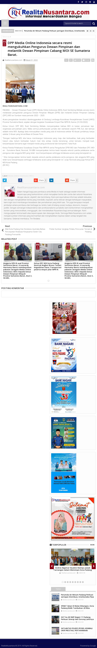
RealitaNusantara (8, 646)
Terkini (58, 589)
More (92, 545)
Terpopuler (59, 544)
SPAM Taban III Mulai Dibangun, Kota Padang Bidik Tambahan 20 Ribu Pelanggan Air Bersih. (77, 608)
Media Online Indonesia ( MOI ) (21, 176)
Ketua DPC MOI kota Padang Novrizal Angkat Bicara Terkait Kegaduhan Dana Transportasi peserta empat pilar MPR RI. (47, 266)
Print (78, 60)
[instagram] (86, 2)
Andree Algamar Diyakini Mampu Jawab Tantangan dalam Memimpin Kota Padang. (72, 569)
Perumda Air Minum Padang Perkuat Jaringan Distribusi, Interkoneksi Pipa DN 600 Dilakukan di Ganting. (77, 597)
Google (93, 646)
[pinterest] (90, 2)
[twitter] (82, 2)
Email (86, 60)
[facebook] (78, 2)
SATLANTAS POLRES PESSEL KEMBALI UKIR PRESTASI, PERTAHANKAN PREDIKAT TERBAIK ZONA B (77, 630)
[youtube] (94, 2)
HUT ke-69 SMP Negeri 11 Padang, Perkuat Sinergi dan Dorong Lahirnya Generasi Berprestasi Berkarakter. (77, 619)
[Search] (94, 23)
